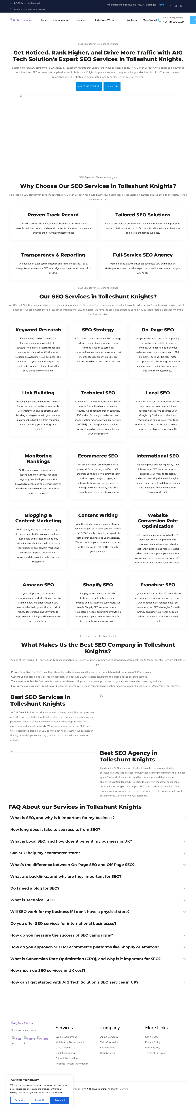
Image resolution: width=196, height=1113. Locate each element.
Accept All (60, 1100)
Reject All (39, 1100)
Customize (20, 1100)
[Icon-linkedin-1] (176, 6)
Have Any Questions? (173, 17)
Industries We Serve (106, 20)
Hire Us (160, 5)
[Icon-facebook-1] (170, 6)
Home (43, 20)
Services (81, 20)
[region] (40, 1091)
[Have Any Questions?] (159, 20)
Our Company (60, 20)
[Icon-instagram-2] (181, 6)
